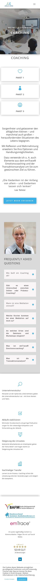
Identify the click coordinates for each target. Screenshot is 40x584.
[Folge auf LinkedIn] (20, 559)
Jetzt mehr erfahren (20, 201)
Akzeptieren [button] (22, 579)
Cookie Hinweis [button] (9, 579)
